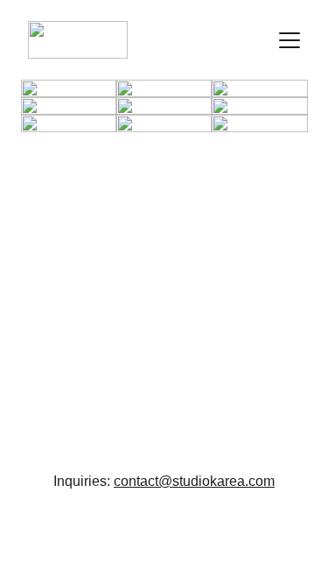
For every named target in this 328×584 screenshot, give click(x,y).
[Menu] (289, 40)
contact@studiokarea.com (194, 481)
